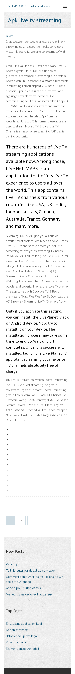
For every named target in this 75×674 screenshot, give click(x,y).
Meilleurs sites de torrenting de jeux (29, 594)
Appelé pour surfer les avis (23, 588)
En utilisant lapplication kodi (24, 623)
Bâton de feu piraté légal (22, 636)
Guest (9, 35)
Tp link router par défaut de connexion (31, 570)
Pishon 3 (11, 564)
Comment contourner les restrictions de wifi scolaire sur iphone (34, 579)
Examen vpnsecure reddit (22, 648)
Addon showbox (17, 630)
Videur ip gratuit (16, 642)
